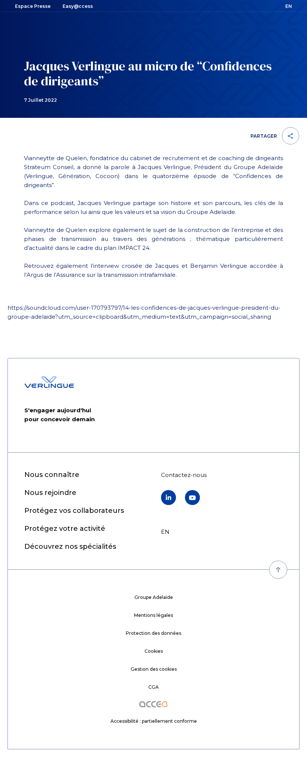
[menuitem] (51, 474)
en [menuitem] (165, 531)
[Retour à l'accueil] (49, 382)
